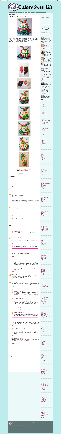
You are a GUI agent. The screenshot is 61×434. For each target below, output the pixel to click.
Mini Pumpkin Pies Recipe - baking (46, 316)
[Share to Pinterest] (22, 173)
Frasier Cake (42, 245)
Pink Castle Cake (43, 353)
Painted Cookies (43, 339)
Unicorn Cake (46, 62)
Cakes (30, 12)
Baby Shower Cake (43, 159)
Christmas (42, 202)
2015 (42, 106)
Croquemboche (43, 218)
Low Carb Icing (43, 300)
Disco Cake (42, 227)
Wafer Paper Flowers (44, 411)
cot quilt (42, 214)
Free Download (43, 246)
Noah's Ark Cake (43, 330)
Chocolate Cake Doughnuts (45, 195)
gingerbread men (43, 258)
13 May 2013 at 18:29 (19, 231)
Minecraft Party (43, 315)
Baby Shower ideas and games (45, 160)
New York (42, 328)
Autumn (42, 157)
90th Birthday (43, 142)
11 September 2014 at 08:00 (21, 312)
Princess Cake (43, 355)
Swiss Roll (42, 386)
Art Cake (42, 154)
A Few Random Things (45, 122)
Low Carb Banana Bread (44, 297)
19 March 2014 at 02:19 (18, 274)
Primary (42, 354)
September (44, 114)
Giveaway (42, 260)
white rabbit (42, 415)
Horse (41, 272)
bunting (42, 173)
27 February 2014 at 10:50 (19, 252)
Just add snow (43, 282)
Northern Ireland (43, 331)
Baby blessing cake (43, 158)
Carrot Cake (42, 186)
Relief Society (43, 369)
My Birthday (44, 123)
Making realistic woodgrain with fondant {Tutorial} (47, 45)
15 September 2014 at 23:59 (19, 321)
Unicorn (42, 403)
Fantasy (42, 241)
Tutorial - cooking (43, 400)
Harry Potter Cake (43, 270)
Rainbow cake (43, 361)
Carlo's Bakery (43, 184)
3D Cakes (42, 140)
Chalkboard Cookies (43, 189)
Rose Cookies (43, 371)
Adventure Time (43, 144)
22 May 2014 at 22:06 (18, 282)
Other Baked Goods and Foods (37, 12)
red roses (42, 368)
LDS (44, 12)
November (44, 112)
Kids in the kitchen (43, 285)
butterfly (13, 174)
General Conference (44, 253)
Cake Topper (42, 181)
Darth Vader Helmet (43, 225)
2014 (42, 107)
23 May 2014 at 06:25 (20, 291)
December (44, 111)
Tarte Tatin (42, 388)
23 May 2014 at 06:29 (20, 298)
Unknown (12, 237)
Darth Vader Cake (43, 224)
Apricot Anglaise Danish (44, 153)
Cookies (42, 213)
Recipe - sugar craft (43, 367)
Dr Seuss (42, 232)
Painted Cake (23, 174)
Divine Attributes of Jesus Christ (45, 228)
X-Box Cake (42, 417)
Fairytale (42, 240)
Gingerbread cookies (44, 257)
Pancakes (42, 343)
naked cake (42, 326)
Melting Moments (43, 313)
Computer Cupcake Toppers (45, 210)
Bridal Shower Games (44, 170)
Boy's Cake (42, 167)
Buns (41, 172)
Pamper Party (43, 342)
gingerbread (42, 256)
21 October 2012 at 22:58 (19, 199)
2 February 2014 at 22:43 (19, 245)
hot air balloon (43, 274)
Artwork (42, 156)
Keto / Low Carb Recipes (16, 12)
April (43, 134)
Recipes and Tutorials (25, 12)
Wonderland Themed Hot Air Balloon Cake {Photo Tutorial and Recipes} (48, 38)
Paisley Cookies (43, 341)
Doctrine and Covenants (44, 229)
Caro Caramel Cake (43, 185)
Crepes (42, 217)
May (43, 119)
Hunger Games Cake (44, 275)
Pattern (42, 347)
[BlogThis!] (19, 173)
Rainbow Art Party (43, 360)
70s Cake (42, 141)
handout (42, 268)
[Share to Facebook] (21, 173)
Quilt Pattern (42, 359)
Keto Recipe (42, 284)
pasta (41, 346)
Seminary (42, 375)
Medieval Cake (43, 311)
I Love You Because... (45, 128)
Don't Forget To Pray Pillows (45, 230)
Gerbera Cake (43, 254)
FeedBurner (48, 27)
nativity (42, 327)
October (43, 113)
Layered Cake (43, 288)
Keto (41, 283)
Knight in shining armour (44, 286)
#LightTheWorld (43, 138)
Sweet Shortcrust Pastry (44, 385)
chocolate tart (43, 199)
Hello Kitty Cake (43, 271)
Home (10, 12)
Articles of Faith (43, 155)
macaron (42, 302)
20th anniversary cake (44, 139)
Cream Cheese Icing (44, 216)
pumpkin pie (42, 356)
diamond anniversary (44, 226)
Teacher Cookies (43, 389)
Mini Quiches (42, 317)
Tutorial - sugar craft (43, 402)
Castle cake (42, 188)
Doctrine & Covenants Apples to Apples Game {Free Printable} (47, 83)
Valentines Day (43, 404)
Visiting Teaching (43, 410)
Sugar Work (42, 383)
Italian (41, 281)
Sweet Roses (44, 130)
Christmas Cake (43, 203)
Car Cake (42, 182)
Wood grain (42, 416)
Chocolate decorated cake (44, 196)
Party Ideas (42, 344)
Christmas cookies (43, 204)
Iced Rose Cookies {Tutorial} (46, 129)
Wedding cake (43, 412)
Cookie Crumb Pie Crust (44, 211)
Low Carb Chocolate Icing (44, 299)
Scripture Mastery (43, 374)
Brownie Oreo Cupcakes (44, 171)
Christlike (42, 201)
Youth (41, 418)
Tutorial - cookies (43, 399)
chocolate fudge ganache (44, 197)
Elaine (15, 218)
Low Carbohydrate (43, 301)
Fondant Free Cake (43, 243)
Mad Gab (42, 304)
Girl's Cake (42, 259)
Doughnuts (42, 231)
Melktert (42, 312)
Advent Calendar (43, 143)
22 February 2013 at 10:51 (19, 218)
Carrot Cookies (43, 187)
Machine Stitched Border (44, 303)
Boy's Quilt (42, 168)
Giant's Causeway (43, 255)
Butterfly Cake (43, 175)
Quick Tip (42, 358)
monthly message (43, 324)
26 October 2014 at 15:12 (19, 338)
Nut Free (42, 332)
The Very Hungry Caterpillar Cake (46, 68)
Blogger (32, 431)
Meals (41, 310)
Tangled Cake (43, 387)
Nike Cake (42, 329)
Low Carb (42, 296)
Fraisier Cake (43, 244)
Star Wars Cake (43, 382)
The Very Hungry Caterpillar (29, 174)
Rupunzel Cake (43, 373)
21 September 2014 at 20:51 (21, 328)
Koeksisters (42, 287)
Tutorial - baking (43, 398)
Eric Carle (15, 174)
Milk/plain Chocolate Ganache (45, 314)
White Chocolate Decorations (45, 414)
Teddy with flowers (43, 390)
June (43, 118)
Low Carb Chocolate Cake (44, 298)
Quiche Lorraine (43, 357)
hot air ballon (42, 273)
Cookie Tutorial (43, 212)
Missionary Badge (43, 318)
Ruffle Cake (42, 372)
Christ (41, 200)
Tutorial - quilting (43, 401)
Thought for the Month (44, 397)
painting (42, 340)
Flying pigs (42, 242)
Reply (12, 181)
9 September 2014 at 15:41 (21, 307)
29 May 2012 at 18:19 (17, 178)
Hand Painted (19, 174)
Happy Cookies (44, 124)
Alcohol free (42, 145)
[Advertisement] (25, 375)
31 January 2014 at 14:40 (18, 237)
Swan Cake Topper (43, 384)
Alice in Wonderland (43, 146)
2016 (42, 105)
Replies (13, 243)
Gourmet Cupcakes (43, 261)
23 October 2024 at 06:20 (19, 353)
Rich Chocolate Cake (44, 370)
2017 (42, 104)
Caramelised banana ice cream (45, 183)
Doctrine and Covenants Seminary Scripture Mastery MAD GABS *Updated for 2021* (47, 75)
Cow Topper (42, 215)
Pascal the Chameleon (44, 345)
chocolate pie (43, 198)
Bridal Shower (43, 169)
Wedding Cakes (43, 413)
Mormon (42, 325)
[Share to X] (20, 173)
